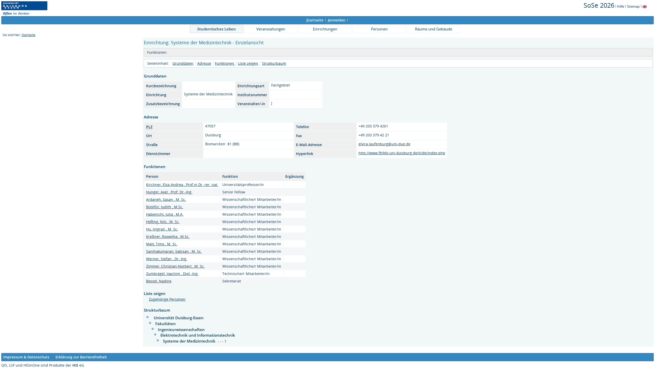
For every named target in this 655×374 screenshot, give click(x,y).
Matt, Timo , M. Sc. (161, 243)
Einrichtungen (325, 28)
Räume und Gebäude (433, 28)
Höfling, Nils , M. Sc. (163, 221)
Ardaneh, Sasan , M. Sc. (166, 199)
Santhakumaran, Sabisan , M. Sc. (174, 251)
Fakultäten (165, 323)
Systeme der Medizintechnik (189, 341)
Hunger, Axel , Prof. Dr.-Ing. (169, 192)
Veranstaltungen (270, 28)
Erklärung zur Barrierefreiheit (81, 357)
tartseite (314, 20)
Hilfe (620, 6)
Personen (379, 28)
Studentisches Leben (216, 28)
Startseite (28, 35)
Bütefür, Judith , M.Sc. (164, 206)
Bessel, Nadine (158, 281)
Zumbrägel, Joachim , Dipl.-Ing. (172, 273)
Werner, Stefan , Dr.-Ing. (166, 258)
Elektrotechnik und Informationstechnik (197, 335)
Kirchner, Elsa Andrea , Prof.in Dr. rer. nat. (182, 184)
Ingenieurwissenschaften (181, 329)
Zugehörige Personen (167, 299)
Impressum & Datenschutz (26, 357)
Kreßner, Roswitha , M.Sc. (168, 236)
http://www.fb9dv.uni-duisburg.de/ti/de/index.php (401, 152)
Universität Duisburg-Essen (179, 317)
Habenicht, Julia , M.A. (164, 214)
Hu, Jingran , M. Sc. (162, 229)
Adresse (204, 63)
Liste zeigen (248, 63)
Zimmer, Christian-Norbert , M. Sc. (175, 266)
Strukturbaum (274, 63)
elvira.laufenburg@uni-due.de (384, 143)
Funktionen (225, 63)
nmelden (336, 20)
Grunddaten (182, 63)
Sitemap (633, 6)
